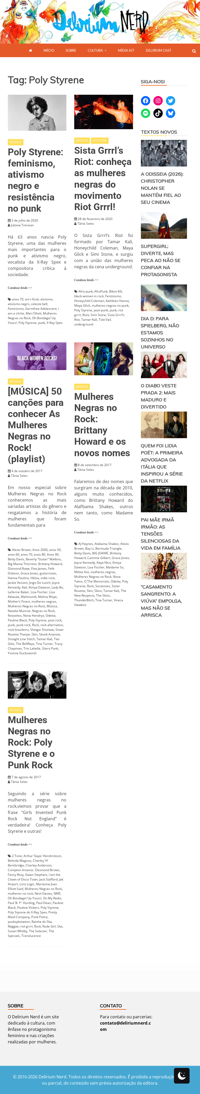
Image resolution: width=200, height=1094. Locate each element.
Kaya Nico (104, 562)
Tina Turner (44, 643)
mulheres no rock (20, 893)
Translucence (31, 936)
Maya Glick (82, 305)
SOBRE (71, 50)
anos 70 (17, 299)
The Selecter (38, 931)
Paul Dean (43, 903)
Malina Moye (47, 596)
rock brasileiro (18, 629)
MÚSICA (16, 142)
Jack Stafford (48, 879)
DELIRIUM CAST (158, 50)
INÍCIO (48, 50)
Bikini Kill (115, 291)
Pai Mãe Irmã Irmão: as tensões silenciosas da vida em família (160, 534)
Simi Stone (98, 315)
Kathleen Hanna (117, 301)
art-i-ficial (32, 299)
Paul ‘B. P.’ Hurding (21, 903)
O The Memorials (96, 581)
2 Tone (17, 856)
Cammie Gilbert (98, 558)
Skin (35, 634)
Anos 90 (53, 554)
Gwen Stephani (36, 874)
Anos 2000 (40, 550)
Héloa (34, 578)
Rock (85, 315)
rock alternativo (51, 625)
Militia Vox (81, 572)
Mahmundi (28, 596)
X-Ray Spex (55, 322)
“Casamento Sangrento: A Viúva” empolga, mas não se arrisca (161, 601)
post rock (54, 620)
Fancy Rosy (16, 874)
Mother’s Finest (19, 601)
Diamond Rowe (19, 568)
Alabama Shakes (107, 544)
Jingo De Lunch (40, 582)
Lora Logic (27, 884)
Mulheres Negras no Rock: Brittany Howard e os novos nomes (102, 425)
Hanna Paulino (18, 578)
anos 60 (13, 554)
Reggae (13, 926)
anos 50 (55, 550)
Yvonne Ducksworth (22, 653)
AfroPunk (101, 291)
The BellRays (25, 643)
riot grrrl (26, 926)
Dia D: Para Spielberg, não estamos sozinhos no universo (160, 333)
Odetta (50, 615)
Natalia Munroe (19, 611)
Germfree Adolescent (41, 308)
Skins (98, 590)
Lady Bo (57, 587)
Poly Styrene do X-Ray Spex (27, 912)
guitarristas (48, 573)
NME (57, 893)
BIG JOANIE (100, 553)
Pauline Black (17, 620)
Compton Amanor (21, 870)
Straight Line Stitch (21, 639)
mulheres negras (44, 601)
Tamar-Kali (89, 319)
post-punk (101, 310)
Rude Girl (49, 926)
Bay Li (89, 548)
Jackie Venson (18, 582)
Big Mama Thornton (22, 564)
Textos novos (159, 132)
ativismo (46, 299)
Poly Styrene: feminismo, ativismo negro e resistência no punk (35, 180)
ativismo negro (18, 304)
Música (52, 606)
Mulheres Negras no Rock (26, 606)
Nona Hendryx (33, 615)
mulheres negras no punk (110, 305)
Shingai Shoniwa (42, 629)
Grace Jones (29, 573)
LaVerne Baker (18, 592)
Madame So (114, 567)
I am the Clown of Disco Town (34, 877)
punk (41, 322)
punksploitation (19, 921)
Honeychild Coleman (89, 301)
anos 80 (39, 554)
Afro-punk (85, 291)
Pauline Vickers (28, 907)
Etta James (39, 568)
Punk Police (39, 917)
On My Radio (52, 898)
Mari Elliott (33, 313)
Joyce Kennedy (84, 562)
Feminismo (16, 308)
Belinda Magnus (19, 860)
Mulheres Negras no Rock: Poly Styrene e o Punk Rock (31, 743)
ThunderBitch (84, 600)
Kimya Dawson (39, 587)
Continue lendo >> (20, 288)
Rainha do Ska (42, 921)
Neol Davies (43, 893)
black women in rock (89, 296)
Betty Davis (16, 559)
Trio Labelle (31, 648)
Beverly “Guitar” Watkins (43, 559)
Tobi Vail (105, 319)
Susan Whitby (17, 931)
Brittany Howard (50, 564)
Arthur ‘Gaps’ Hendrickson (42, 856)
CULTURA (95, 50)
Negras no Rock (43, 611)
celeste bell (39, 304)
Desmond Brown (47, 870)
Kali (24, 587)
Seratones (102, 586)
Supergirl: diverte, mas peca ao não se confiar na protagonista (160, 260)
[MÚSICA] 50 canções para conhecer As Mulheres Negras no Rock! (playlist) (36, 425)
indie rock (48, 578)
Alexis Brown (21, 550)
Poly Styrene (27, 322)
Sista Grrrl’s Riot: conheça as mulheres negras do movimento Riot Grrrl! (103, 178)
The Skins (103, 595)
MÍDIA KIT (126, 50)
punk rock (23, 625)
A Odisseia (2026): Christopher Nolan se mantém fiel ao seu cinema (162, 188)
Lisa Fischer (39, 592)
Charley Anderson (39, 865)
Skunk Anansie (49, 634)
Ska (60, 926)
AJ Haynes (85, 544)
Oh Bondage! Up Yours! (24, 898)
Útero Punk (50, 648)
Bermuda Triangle (108, 548)
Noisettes (15, 615)
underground (83, 324)
